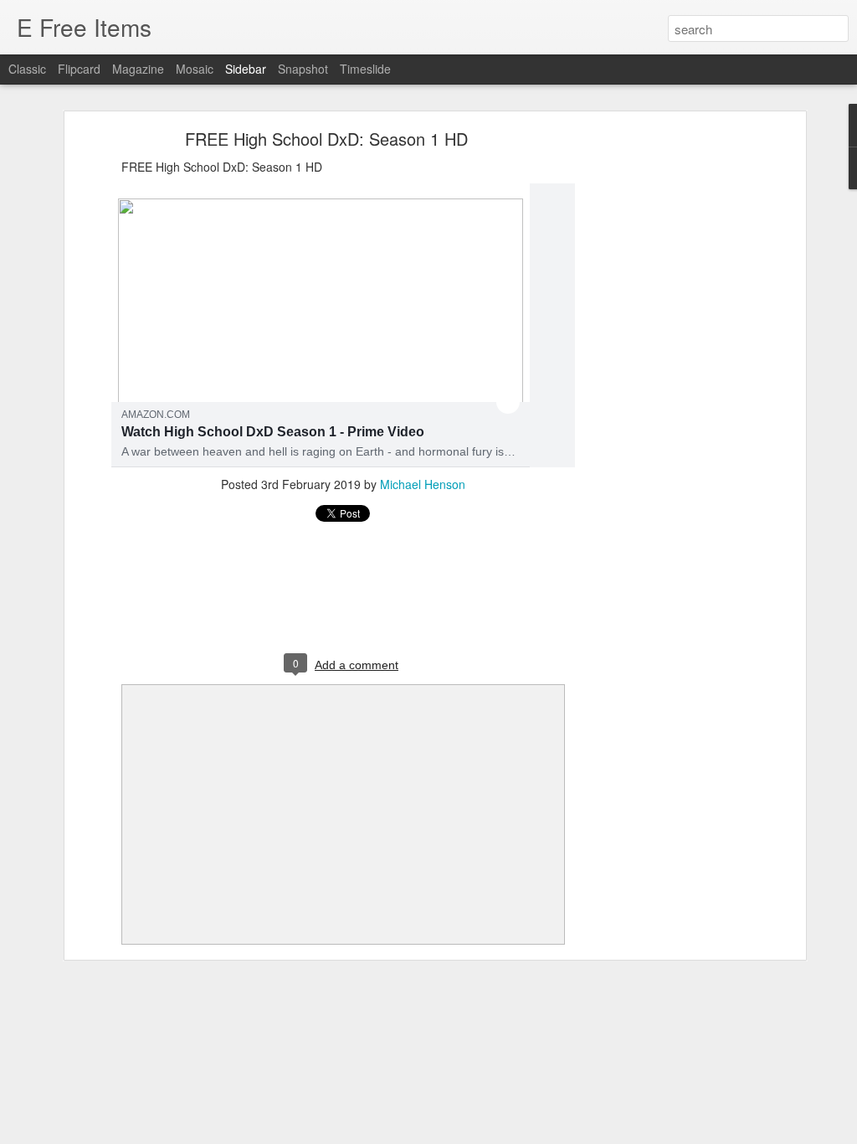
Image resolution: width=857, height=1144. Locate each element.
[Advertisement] (657, 398)
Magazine (138, 68)
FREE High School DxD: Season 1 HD (326, 138)
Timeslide (365, 68)
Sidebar (245, 68)
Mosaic (194, 68)
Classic (27, 68)
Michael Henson (422, 484)
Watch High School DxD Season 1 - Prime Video (272, 432)
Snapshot (303, 68)
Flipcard (79, 68)
